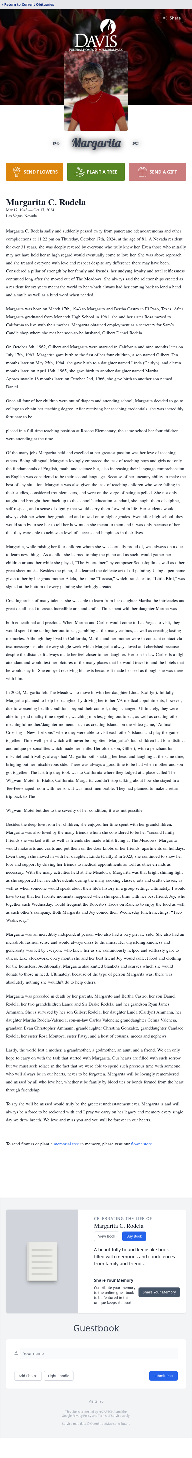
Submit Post (164, 1375)
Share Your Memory (159, 1292)
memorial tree (66, 1144)
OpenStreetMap (101, 1424)
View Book (106, 1236)
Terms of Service (109, 1416)
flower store (141, 1144)
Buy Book (134, 1236)
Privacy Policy (81, 1416)
